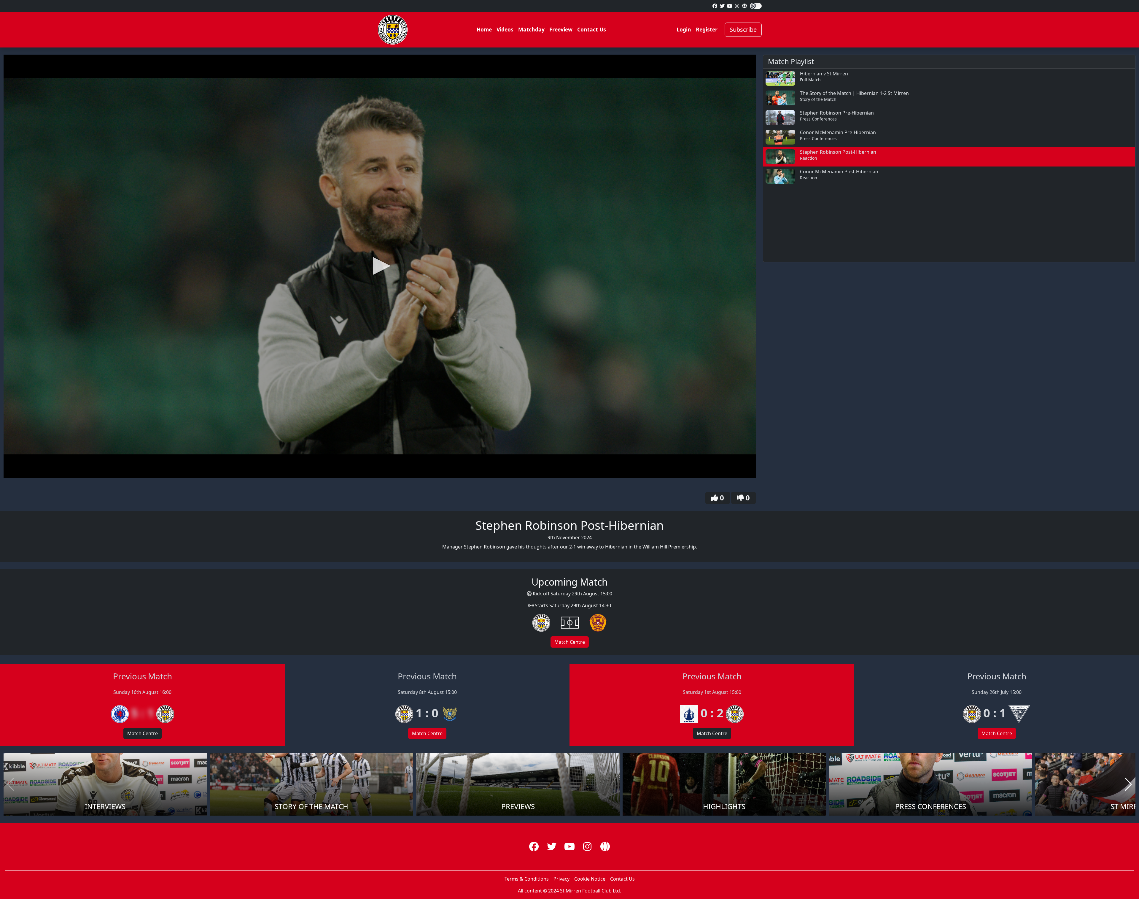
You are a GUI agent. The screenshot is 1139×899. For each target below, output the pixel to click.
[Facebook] (715, 5)
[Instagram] (737, 5)
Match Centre (569, 642)
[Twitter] (722, 5)
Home (484, 29)
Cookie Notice (589, 879)
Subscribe (743, 30)
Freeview (560, 29)
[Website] (744, 5)
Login (684, 29)
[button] (380, 266)
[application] (380, 266)
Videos (505, 29)
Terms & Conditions (527, 879)
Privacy (561, 879)
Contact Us (591, 29)
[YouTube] (730, 5)
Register (707, 29)
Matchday (531, 29)
